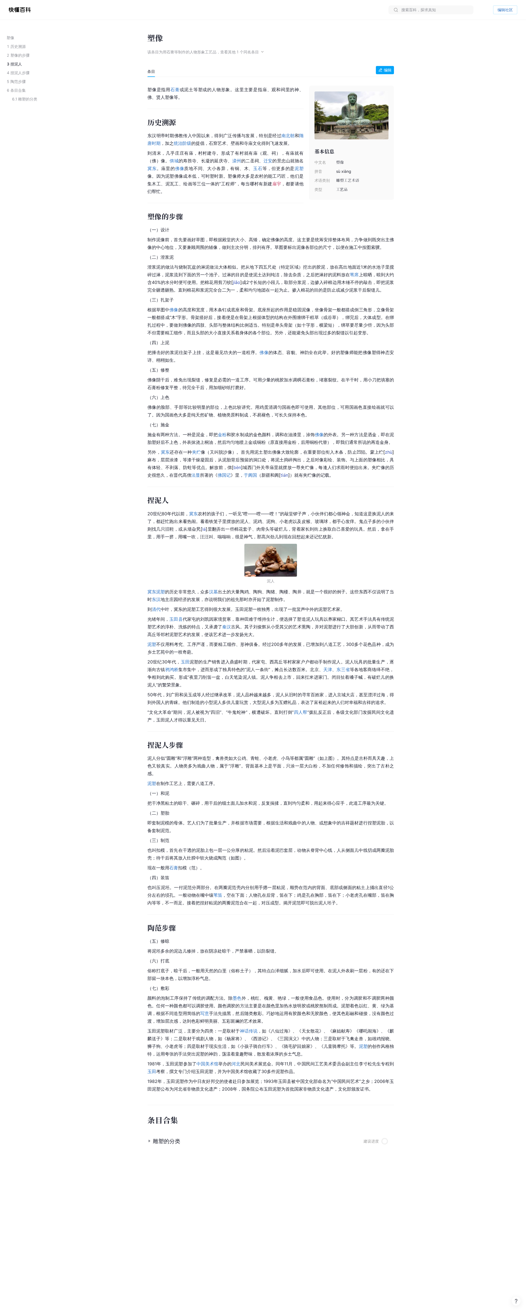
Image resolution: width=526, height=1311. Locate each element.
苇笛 (217, 895)
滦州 (236, 160)
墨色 (237, 998)
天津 (327, 669)
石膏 (175, 89)
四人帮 (300, 712)
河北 (235, 1063)
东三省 (343, 669)
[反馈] (516, 1301)
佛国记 (224, 475)
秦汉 (226, 626)
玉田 (185, 662)
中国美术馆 (207, 1063)
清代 (156, 609)
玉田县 (175, 619)
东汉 (156, 599)
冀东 (152, 168)
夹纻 (196, 452)
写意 (204, 1013)
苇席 (354, 274)
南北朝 (288, 135)
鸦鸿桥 (171, 669)
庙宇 (276, 183)
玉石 (257, 168)
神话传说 (249, 1031)
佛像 (179, 168)
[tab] (151, 71)
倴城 (174, 160)
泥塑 (299, 168)
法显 (195, 475)
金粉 (222, 434)
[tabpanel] (270, 588)
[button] (270, 1139)
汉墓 (213, 591)
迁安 (268, 160)
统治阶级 (182, 143)
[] (236, 282)
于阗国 (250, 475)
